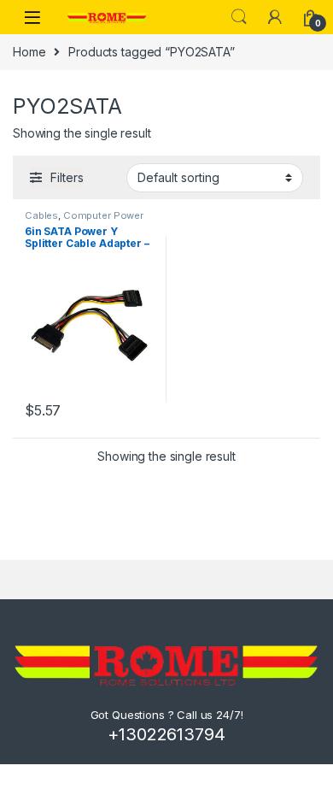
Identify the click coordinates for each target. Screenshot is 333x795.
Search (239, 17)
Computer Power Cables (84, 220)
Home (29, 51)
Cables (41, 215)
